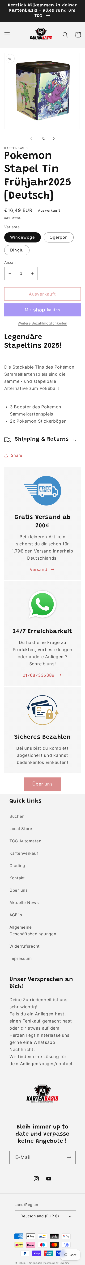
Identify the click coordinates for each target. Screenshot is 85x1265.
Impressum (20, 958)
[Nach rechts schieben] (54, 138)
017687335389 (39, 675)
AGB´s (15, 915)
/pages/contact (56, 1063)
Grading (17, 865)
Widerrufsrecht (24, 946)
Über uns (18, 890)
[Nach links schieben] (31, 138)
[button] (7, 34)
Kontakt (17, 878)
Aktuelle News (24, 902)
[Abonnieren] (69, 1157)
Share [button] (16, 455)
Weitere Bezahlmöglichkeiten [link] (42, 323)
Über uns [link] (42, 783)
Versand (38, 569)
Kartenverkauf (23, 853)
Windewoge (22, 237)
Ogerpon (59, 237)
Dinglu (17, 250)
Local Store (20, 828)
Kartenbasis (34, 1262)
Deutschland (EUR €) (40, 1216)
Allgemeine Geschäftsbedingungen (32, 930)
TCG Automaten (25, 841)
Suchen (17, 816)
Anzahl (10, 262)
